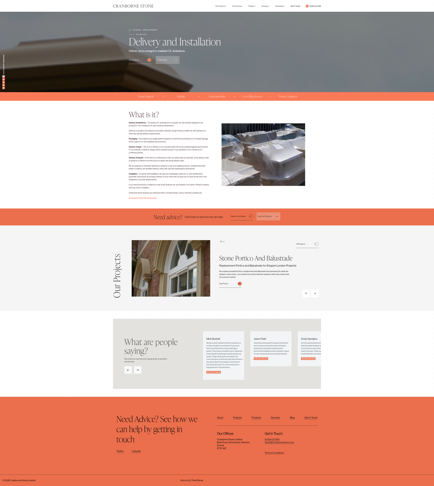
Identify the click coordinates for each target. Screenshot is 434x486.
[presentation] (306, 293)
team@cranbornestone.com (279, 442)
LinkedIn (136, 451)
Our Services (237, 6)
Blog (292, 417)
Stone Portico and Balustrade (256, 258)
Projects (251, 6)
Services (275, 417)
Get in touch (311, 417)
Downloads (279, 6)
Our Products (220, 6)
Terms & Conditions (274, 452)
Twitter (120, 451)
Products (256, 417)
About (220, 417)
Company (265, 6)
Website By (191, 480)
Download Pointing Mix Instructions (143, 198)
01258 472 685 (272, 439)
